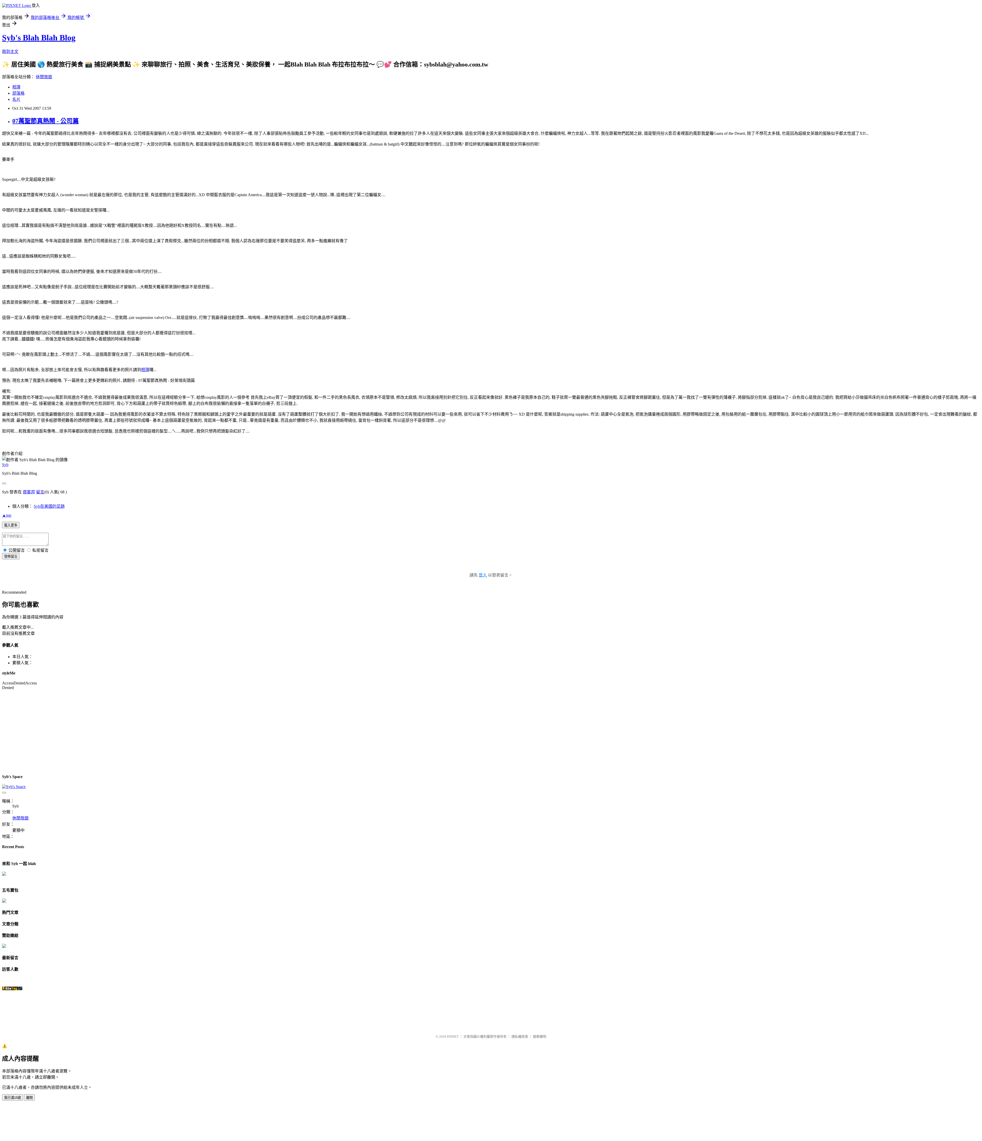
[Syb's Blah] (4, 874)
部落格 (18, 93)
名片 (16, 99)
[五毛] (4, 901)
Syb (5, 464)
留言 (40, 492)
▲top (6, 515)
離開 (29, 1098)
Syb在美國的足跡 (49, 506)
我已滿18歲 (12, 1098)
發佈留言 (10, 556)
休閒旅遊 (44, 77)
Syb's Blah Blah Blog (38, 37)
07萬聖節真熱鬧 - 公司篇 (45, 121)
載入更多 (10, 525)
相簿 (16, 87)
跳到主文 (10, 51)
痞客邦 (29, 492)
